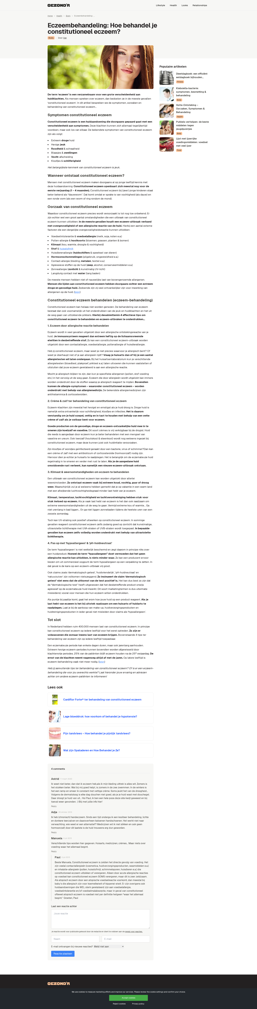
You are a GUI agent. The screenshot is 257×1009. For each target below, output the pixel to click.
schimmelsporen (111, 869)
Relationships (200, 5)
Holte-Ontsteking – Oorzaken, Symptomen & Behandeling (190, 109)
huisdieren (126, 869)
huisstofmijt (66, 248)
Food (179, 150)
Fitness (180, 82)
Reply (54, 806)
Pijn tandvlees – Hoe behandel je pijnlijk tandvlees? (96, 733)
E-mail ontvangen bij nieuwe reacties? (72, 946)
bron (77, 292)
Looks (185, 5)
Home (50, 16)
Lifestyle (160, 5)
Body (68, 16)
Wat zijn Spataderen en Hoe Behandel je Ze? (91, 750)
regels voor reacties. (134, 931)
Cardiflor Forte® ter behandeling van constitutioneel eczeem (102, 699)
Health (173, 5)
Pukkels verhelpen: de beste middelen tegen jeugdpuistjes (192, 125)
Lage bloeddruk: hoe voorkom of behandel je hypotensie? (100, 716)
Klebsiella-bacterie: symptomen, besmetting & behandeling (191, 92)
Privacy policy (138, 1003)
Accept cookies (128, 998)
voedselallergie (122, 887)
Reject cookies (119, 1003)
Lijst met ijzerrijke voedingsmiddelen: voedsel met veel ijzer (192, 142)
